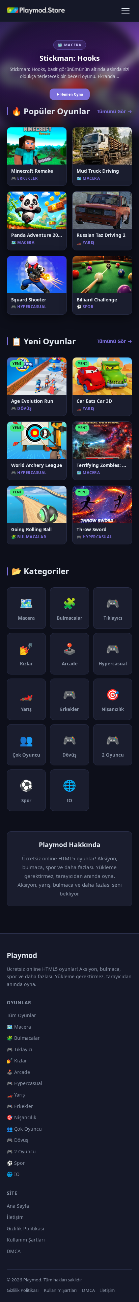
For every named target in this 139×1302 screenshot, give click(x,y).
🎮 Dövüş (17, 1140)
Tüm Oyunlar (21, 1015)
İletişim (15, 1217)
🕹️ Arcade (18, 1072)
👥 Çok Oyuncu (24, 1129)
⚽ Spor (16, 1163)
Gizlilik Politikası (25, 1228)
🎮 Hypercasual (24, 1083)
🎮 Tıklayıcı (19, 1049)
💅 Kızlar (17, 1060)
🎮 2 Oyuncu (21, 1151)
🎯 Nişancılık (21, 1117)
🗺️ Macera (19, 1027)
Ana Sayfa (18, 1206)
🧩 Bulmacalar (23, 1038)
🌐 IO (13, 1174)
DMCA (14, 1251)
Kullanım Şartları (26, 1239)
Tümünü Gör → (114, 111)
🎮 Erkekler (20, 1106)
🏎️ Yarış (16, 1094)
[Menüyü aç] (125, 10)
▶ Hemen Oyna (69, 94)
